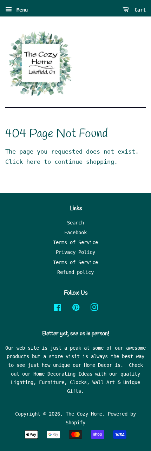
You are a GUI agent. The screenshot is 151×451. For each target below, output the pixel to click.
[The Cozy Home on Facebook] (57, 308)
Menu (21, 10)
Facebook (75, 232)
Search (75, 223)
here (33, 161)
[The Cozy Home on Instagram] (94, 308)
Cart (139, 10)
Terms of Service (75, 242)
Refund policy (75, 272)
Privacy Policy (75, 252)
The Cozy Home (84, 414)
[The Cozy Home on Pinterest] (76, 308)
